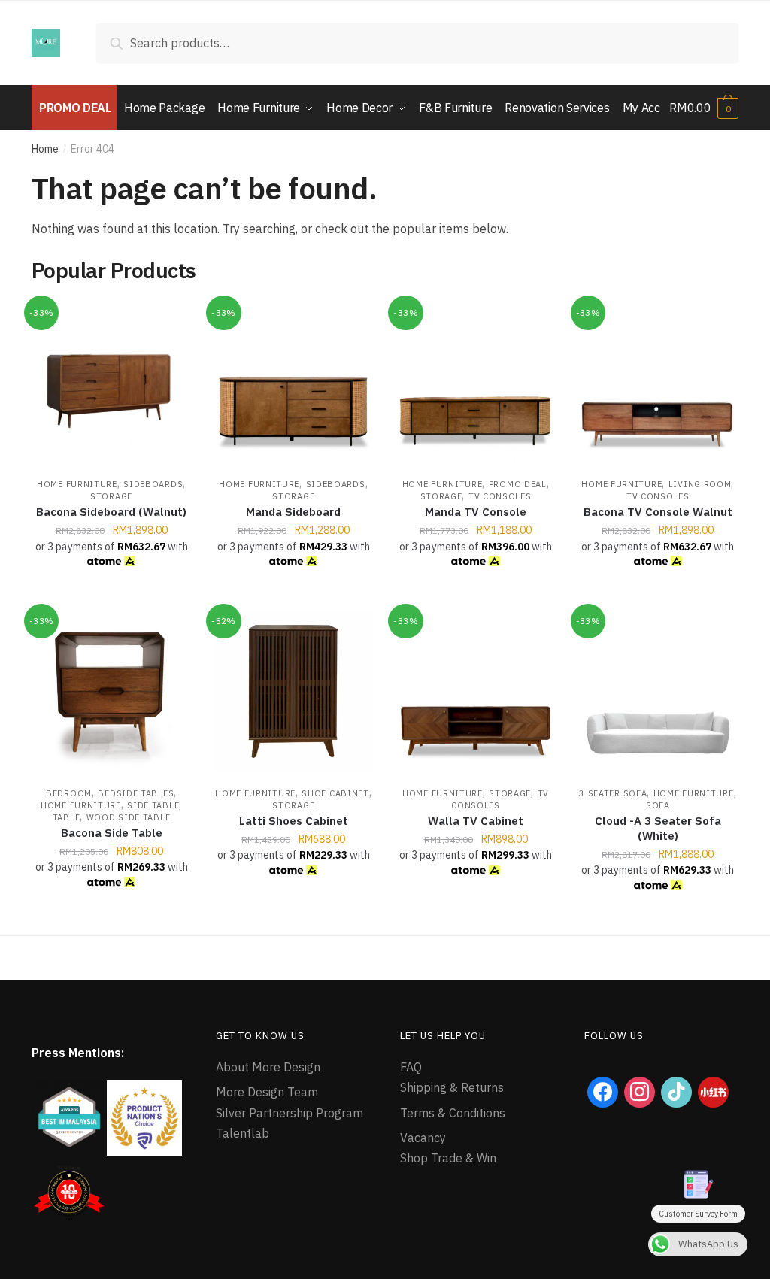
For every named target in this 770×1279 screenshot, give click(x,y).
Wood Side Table (128, 817)
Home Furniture (77, 484)
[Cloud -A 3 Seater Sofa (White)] (658, 691)
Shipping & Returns (452, 1087)
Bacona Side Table (111, 833)
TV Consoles (500, 496)
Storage (111, 496)
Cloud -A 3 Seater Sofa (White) (658, 828)
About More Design (268, 1066)
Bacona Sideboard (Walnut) (111, 512)
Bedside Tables (136, 793)
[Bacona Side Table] (111, 691)
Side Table (153, 805)
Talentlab (242, 1133)
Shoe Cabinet (335, 793)
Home (45, 149)
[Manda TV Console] (475, 382)
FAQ (411, 1066)
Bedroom (69, 793)
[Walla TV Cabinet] (475, 691)
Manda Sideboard (293, 512)
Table (66, 817)
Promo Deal (518, 484)
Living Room (700, 484)
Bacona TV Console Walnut (658, 512)
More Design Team (267, 1091)
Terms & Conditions (452, 1112)
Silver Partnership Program (289, 1112)
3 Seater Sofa (613, 793)
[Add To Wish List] (172, 322)
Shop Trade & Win (448, 1157)
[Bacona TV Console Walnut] (658, 382)
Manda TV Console (475, 512)
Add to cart (111, 594)
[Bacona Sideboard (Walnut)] (111, 382)
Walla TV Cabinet (475, 821)
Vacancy (423, 1137)
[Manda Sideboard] (293, 382)
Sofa (658, 805)
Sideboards (153, 484)
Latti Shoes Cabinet (293, 821)
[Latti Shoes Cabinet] (293, 691)
